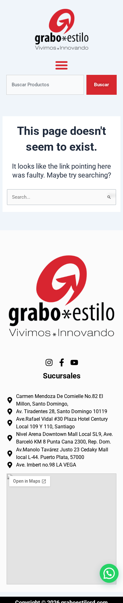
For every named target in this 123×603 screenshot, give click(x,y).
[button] (109, 573)
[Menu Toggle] (61, 65)
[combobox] (45, 85)
